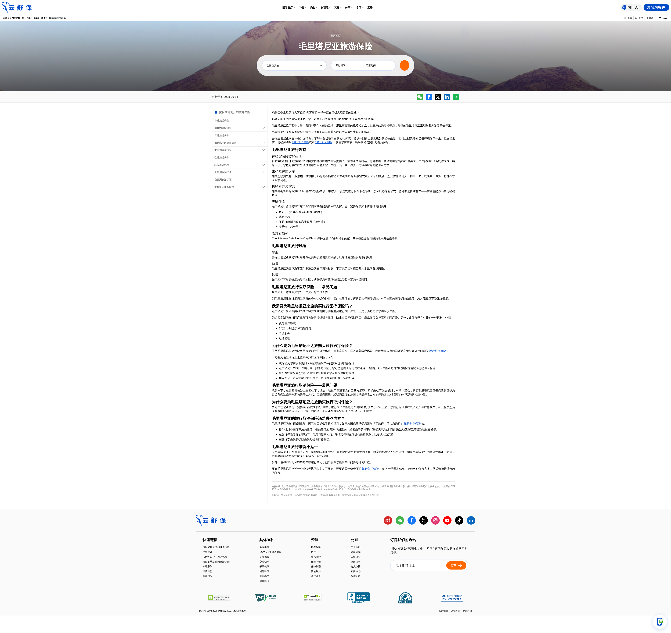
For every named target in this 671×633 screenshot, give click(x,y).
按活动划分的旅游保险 (215, 557)
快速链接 (210, 540)
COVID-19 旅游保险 (270, 552)
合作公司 (355, 576)
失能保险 (264, 557)
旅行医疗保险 (323, 142)
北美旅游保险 (221, 164)
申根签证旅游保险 (224, 187)
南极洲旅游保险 (223, 127)
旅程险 (325, 7)
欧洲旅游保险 (221, 157)
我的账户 (316, 571)
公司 (354, 540)
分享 (348, 7)
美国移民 (264, 576)
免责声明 (467, 611)
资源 (314, 540)
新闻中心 (355, 571)
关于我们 (355, 547)
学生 (312, 7)
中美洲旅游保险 (223, 150)
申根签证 (207, 552)
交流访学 (264, 562)
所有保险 (316, 547)
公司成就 (355, 552)
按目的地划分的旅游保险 (216, 562)
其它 (337, 7)
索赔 (370, 7)
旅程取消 (207, 567)
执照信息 (355, 562)
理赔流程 (316, 557)
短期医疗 (264, 581)
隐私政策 (455, 611)
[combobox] (294, 65)
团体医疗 (264, 571)
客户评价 (316, 576)
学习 (359, 7)
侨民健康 (264, 567)
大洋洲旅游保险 (223, 172)
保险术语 (316, 562)
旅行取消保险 (300, 142)
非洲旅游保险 (221, 120)
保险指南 (316, 567)
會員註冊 (355, 567)
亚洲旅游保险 (221, 135)
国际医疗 (287, 7)
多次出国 (264, 547)
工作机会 (355, 557)
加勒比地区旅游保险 (225, 142)
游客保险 (207, 576)
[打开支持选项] (660, 622)
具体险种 (266, 540)
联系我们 (443, 611)
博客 (313, 552)
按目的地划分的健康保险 (216, 547)
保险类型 (207, 571)
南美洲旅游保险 (223, 179)
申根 (301, 7)
